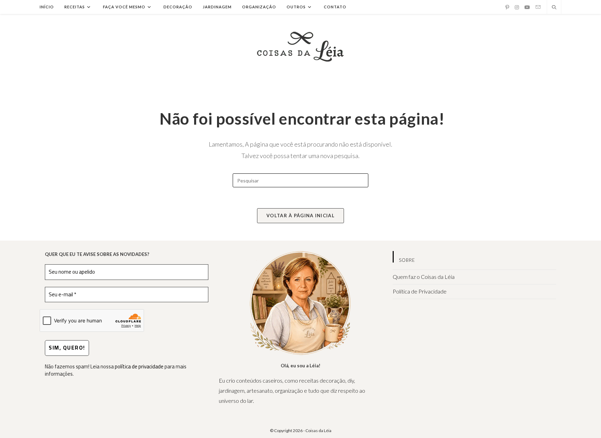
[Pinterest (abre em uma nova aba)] (507, 7)
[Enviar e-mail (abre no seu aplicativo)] (538, 7)
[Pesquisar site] (554, 7)
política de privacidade (139, 366)
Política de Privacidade (420, 291)
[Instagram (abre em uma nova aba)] (517, 7)
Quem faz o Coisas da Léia (424, 276)
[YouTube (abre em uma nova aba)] (527, 7)
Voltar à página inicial (300, 215)
